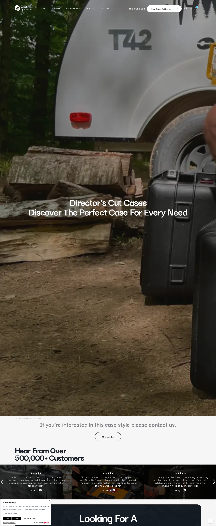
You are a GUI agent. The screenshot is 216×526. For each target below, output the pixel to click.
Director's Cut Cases (33, 418)
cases (18, 418)
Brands (90, 8)
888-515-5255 (136, 8)
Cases (45, 8)
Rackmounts (73, 8)
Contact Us (108, 437)
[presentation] (2, 482)
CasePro (105, 8)
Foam (57, 8)
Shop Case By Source (161, 9)
